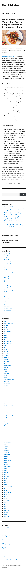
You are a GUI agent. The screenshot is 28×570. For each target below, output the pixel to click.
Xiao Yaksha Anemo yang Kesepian (13, 217)
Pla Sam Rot (19, 183)
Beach (5, 335)
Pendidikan (7, 454)
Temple (6, 496)
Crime (5, 369)
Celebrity (6, 357)
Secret (5, 474)
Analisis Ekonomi (8, 323)
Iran (5, 408)
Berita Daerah (7, 341)
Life (5, 426)
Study (5, 490)
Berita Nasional (8, 343)
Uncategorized (11, 183)
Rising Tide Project (10, 5)
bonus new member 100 (9, 552)
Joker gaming (6, 544)
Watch (5, 508)
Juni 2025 (6, 276)
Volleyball (6, 504)
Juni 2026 (6, 258)
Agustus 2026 (7, 253)
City (5, 363)
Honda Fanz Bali (8, 406)
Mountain (6, 436)
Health (5, 404)
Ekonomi (6, 381)
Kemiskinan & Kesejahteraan (12, 416)
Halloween (7, 402)
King (5, 422)
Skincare (6, 482)
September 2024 (8, 294)
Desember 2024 (8, 288)
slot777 (4, 556)
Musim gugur (7, 442)
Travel (5, 498)
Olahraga (6, 450)
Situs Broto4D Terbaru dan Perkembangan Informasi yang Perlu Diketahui (14, 209)
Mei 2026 (6, 260)
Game (5, 394)
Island (5, 410)
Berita (5, 339)
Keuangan (6, 420)
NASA (5, 444)
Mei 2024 (6, 302)
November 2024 (8, 290)
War (5, 506)
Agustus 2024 (7, 296)
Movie (5, 438)
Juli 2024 (6, 298)
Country (6, 367)
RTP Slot (4, 532)
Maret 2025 (7, 282)
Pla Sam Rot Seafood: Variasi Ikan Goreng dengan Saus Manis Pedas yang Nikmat (13, 23)
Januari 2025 (7, 286)
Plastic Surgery (8, 460)
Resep (5, 468)
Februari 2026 (8, 262)
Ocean (5, 448)
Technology (7, 494)
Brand (5, 349)
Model (5, 432)
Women (6, 512)
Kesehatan (7, 418)
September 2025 (8, 272)
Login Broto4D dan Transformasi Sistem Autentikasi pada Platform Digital (13, 221)
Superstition (7, 492)
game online (7, 396)
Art (4, 333)
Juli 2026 (6, 255)
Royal (5, 470)
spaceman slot (8, 486)
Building (6, 351)
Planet (5, 458)
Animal (6, 325)
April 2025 (6, 280)
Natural (6, 446)
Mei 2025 (6, 278)
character (6, 359)
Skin (5, 480)
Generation (7, 398)
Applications (7, 331)
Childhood (6, 361)
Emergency (7, 383)
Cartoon (6, 355)
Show (5, 478)
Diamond (6, 373)
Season (6, 472)
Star (5, 488)
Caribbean (6, 353)
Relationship (7, 466)
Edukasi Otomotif (9, 379)
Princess (6, 464)
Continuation (7, 365)
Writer (5, 514)
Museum (6, 440)
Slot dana (5, 540)
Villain (5, 502)
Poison (5, 462)
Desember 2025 (8, 266)
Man (5, 430)
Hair (5, 400)
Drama (5, 375)
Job (4, 414)
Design (6, 371)
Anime (5, 327)
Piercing (6, 456)
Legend (6, 424)
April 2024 (6, 304)
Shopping (6, 476)
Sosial (5, 484)
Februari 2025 (8, 284)
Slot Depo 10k (6, 536)
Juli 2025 (6, 274)
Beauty (6, 337)
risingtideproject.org (8, 56)
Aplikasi (6, 329)
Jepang (6, 412)
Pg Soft (4, 548)
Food (5, 387)
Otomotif (6, 452)
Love (5, 428)
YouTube (6, 516)
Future (5, 391)
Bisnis (5, 345)
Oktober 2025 (7, 270)
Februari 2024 (8, 308)
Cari (3, 191)
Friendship (7, 389)
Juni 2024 (6, 300)
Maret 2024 (7, 306)
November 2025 (8, 268)
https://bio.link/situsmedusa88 (11, 560)
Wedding (6, 510)
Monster (6, 434)
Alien (5, 321)
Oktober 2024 (7, 292)
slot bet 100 (5, 527)
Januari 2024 (7, 310)
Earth (5, 377)
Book (5, 347)
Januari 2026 (7, 264)
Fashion (6, 385)
